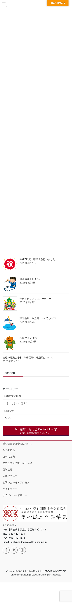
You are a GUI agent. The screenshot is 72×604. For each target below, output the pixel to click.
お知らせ (9, 410)
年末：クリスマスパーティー (35, 298)
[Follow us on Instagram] (22, 550)
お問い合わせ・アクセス (16, 482)
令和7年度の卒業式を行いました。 (39, 259)
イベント (9, 418)
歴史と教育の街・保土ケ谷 (17, 463)
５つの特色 (9, 450)
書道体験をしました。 (32, 279)
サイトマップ (10, 488)
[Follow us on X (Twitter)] (14, 550)
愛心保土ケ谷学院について (17, 443)
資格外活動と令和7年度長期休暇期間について (28, 357)
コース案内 (9, 456)
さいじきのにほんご (17, 403)
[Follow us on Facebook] (6, 550)
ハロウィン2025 (28, 338)
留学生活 (7, 469)
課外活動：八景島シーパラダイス (38, 318)
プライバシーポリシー (15, 495)
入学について (10, 476)
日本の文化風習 (12, 396)
